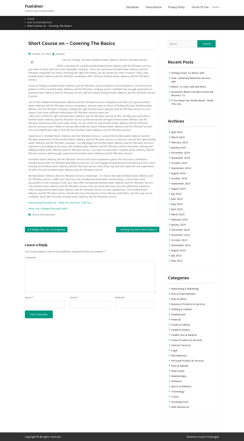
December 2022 (180, 229)
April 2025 (177, 132)
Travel (174, 396)
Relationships (178, 376)
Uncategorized (179, 401)
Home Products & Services (186, 340)
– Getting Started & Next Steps (137, 229)
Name (29, 297)
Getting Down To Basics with (187, 72)
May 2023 (177, 204)
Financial (175, 319)
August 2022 (178, 250)
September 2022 (181, 245)
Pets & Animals (179, 365)
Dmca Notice (154, 7)
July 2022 (176, 255)
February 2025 (179, 142)
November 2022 (180, 235)
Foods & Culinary (180, 324)
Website (120, 297)
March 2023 (178, 214)
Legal (174, 350)
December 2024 (180, 152)
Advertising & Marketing (185, 288)
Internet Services (181, 345)
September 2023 (181, 183)
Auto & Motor (179, 299)
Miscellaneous (179, 355)
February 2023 (179, 219)
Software (176, 381)
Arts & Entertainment (43, 214)
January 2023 (178, 224)
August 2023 (178, 188)
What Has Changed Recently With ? (48, 208)
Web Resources (180, 406)
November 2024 (180, 157)
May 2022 (177, 260)
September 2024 (181, 168)
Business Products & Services (188, 304)
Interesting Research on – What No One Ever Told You (59, 202)
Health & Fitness (180, 329)
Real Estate (177, 371)
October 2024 (179, 163)
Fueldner (34, 6)
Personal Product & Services (187, 360)
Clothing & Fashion (181, 309)
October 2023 (179, 178)
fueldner (60, 53)
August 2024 (178, 173)
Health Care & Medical (184, 335)
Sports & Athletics (181, 386)
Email (74, 297)
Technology (177, 391)
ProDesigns (212, 436)
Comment (30, 257)
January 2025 (178, 147)
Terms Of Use (200, 7)
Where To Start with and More (188, 86)
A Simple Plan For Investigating (47, 229)
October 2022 (179, 240)
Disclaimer (132, 7)
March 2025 (178, 137)
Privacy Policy (176, 7)
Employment (178, 314)
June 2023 (177, 199)
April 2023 (177, 209)
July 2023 (176, 193)
